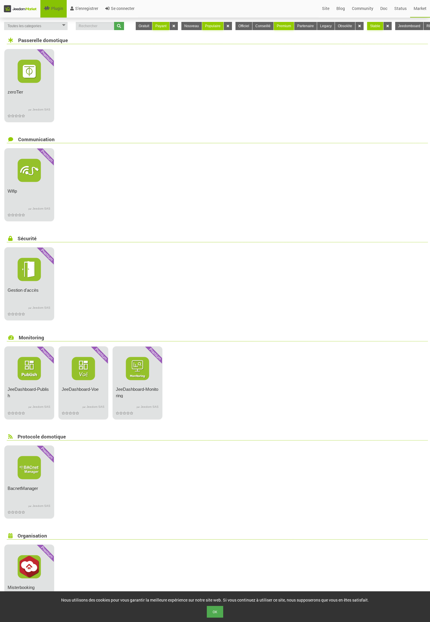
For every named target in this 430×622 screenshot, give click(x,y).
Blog (340, 8)
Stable (375, 26)
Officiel (243, 26)
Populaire (213, 26)
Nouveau (191, 26)
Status (400, 8)
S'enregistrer (86, 8)
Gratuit (144, 26)
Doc (383, 8)
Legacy (326, 26)
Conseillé (263, 26)
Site (325, 8)
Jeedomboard (409, 26)
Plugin (57, 8)
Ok (215, 611)
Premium (284, 26)
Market (420, 8)
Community (362, 8)
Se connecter (123, 8)
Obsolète (345, 26)
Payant (160, 26)
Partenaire (305, 26)
